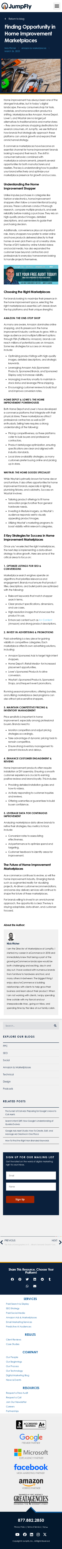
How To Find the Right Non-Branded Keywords (27, 1140)
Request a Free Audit (17, 1392)
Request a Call (13, 1397)
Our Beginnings (14, 1361)
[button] (56, 6)
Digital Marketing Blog (17, 1375)
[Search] (55, 1025)
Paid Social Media (15, 1312)
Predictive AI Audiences (18, 1326)
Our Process (12, 1366)
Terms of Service (34, 1527)
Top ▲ (45, 1527)
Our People (12, 1357)
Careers (10, 1406)
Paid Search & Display (17, 1303)
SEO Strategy (12, 1308)
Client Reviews (13, 1339)
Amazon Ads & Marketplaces (21, 1317)
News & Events (13, 1379)
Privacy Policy (19, 1527)
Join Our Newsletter (16, 1402)
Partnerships (12, 1411)
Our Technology (14, 1370)
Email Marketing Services (19, 1322)
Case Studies (12, 1344)
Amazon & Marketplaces (33, 48)
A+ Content (45, 620)
